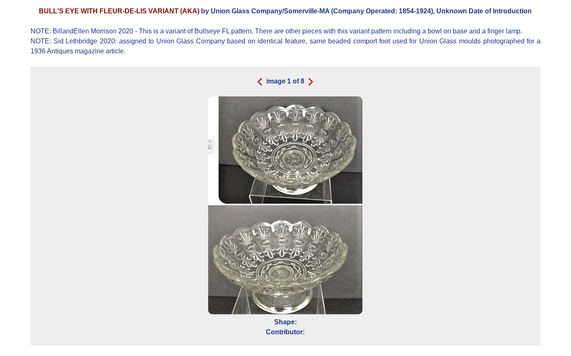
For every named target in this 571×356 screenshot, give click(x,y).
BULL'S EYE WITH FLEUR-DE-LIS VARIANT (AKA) (120, 11)
